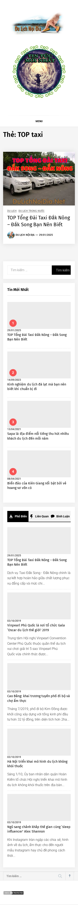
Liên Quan (42, 516)
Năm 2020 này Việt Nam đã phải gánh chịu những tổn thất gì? (48, 903)
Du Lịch (12, 211)
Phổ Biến (20, 516)
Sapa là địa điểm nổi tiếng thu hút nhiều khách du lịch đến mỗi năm (48, 744)
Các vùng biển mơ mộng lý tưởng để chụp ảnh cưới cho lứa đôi (48, 797)
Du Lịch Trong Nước (32, 211)
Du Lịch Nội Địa (25, 234)
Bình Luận (63, 516)
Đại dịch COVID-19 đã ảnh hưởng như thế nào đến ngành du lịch (49, 883)
